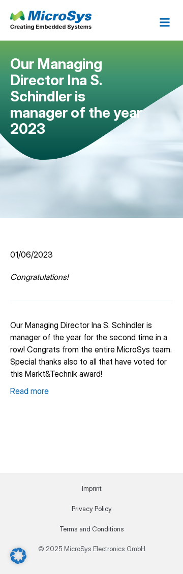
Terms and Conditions (91, 529)
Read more (29, 391)
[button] (164, 22)
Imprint (92, 488)
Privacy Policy (92, 509)
